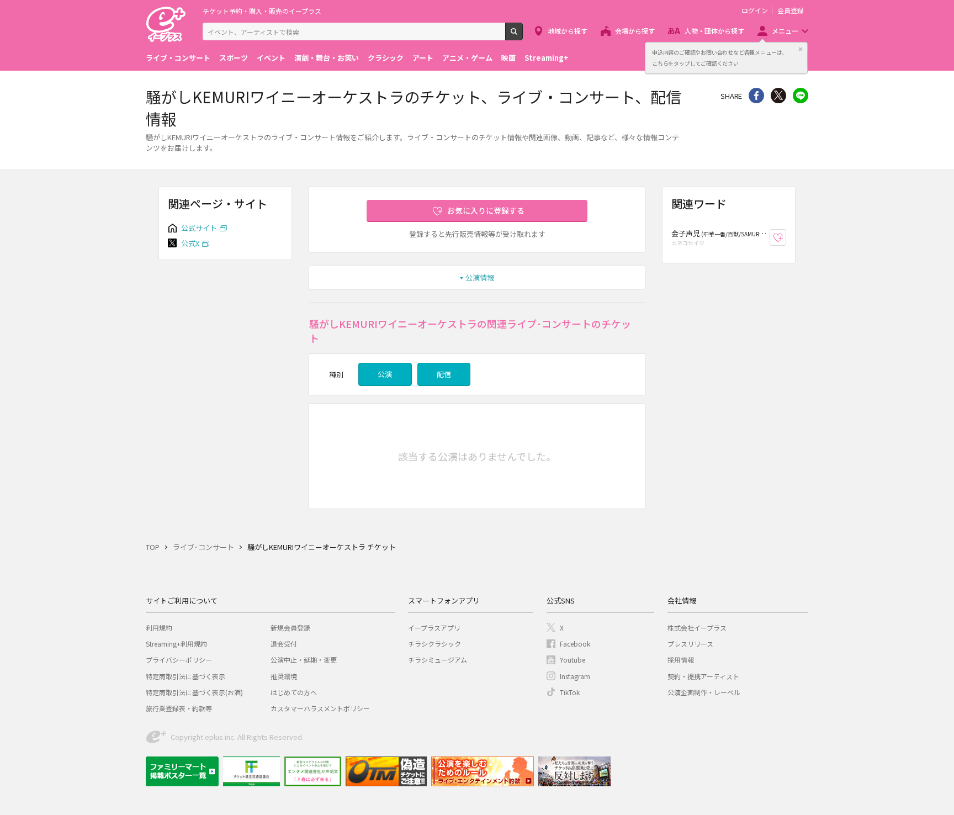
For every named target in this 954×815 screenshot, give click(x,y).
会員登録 (790, 10)
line (800, 95)
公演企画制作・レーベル (703, 692)
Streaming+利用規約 (176, 643)
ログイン (754, 10)
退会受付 (284, 643)
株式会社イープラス (697, 627)
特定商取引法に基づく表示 (185, 676)
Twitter (778, 95)
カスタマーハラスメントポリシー (320, 708)
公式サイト (199, 228)
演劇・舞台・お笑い (326, 57)
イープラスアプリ (434, 627)
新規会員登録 (290, 627)
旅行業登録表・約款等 (179, 708)
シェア (756, 95)
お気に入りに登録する (485, 210)
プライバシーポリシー (179, 659)
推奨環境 (284, 676)
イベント (271, 57)
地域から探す (567, 30)
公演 (385, 374)
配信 (444, 374)
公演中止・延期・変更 (304, 659)
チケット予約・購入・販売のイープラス (262, 10)
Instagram (575, 676)
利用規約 (159, 627)
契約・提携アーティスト (703, 676)
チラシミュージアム (437, 659)
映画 (508, 57)
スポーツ (233, 57)
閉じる (800, 49)
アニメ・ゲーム (467, 57)
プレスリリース (690, 643)
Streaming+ (546, 57)
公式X (190, 243)
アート (422, 57)
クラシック (386, 57)
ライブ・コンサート (178, 57)
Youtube (572, 659)
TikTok (570, 692)
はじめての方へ (294, 692)
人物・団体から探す (714, 30)
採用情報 (680, 659)
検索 (522, 35)
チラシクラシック (434, 643)
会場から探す (635, 30)
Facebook (575, 643)
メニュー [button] (785, 30)
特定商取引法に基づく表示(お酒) (194, 692)
